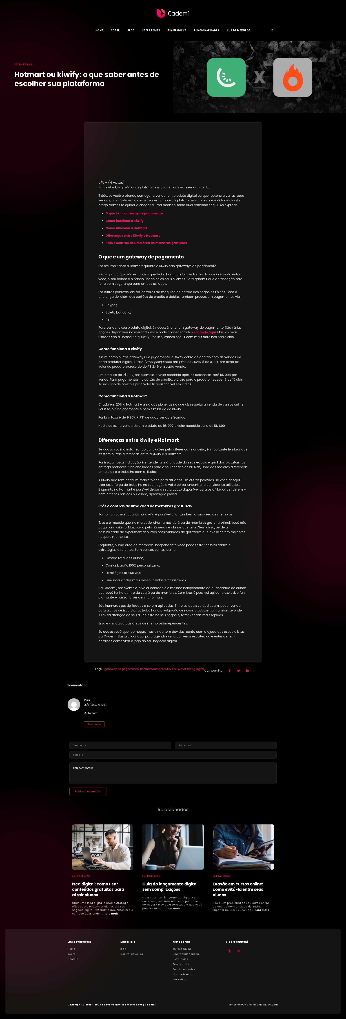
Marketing (179, 979)
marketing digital (192, 669)
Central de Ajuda (131, 954)
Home (99, 30)
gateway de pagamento (121, 669)
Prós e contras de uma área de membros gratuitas (146, 243)
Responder (94, 724)
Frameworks (177, 30)
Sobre (115, 30)
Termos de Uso (236, 1004)
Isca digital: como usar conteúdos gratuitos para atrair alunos (98, 889)
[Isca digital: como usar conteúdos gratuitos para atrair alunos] (102, 847)
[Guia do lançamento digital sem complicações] (173, 847)
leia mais (112, 913)
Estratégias (151, 30)
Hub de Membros (238, 30)
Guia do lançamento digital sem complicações (170, 886)
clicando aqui (205, 332)
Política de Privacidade (263, 1004)
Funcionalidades (206, 30)
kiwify (175, 669)
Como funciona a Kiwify (125, 221)
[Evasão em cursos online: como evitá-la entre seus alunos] (243, 847)
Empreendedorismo (186, 954)
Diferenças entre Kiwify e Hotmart (133, 235)
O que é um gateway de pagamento (135, 213)
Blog (131, 30)
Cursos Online (182, 949)
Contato (73, 959)
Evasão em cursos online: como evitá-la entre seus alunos (238, 889)
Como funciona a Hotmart (127, 228)
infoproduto (161, 669)
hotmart (146, 669)
